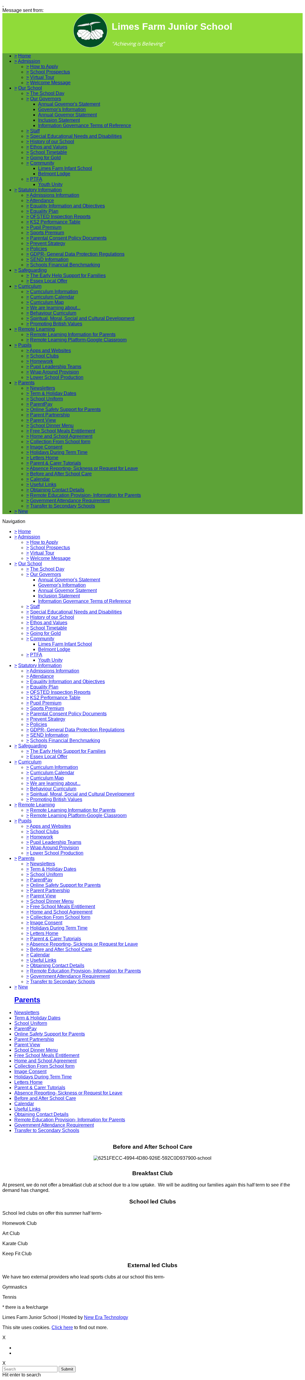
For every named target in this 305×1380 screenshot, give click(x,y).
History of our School (52, 141)
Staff (35, 130)
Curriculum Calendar (52, 296)
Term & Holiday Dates (53, 393)
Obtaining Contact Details (57, 489)
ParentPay (41, 404)
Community (42, 163)
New (23, 511)
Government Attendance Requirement (70, 500)
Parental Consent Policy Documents (68, 238)
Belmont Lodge (54, 173)
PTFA (36, 179)
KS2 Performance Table (55, 221)
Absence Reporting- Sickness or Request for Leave (84, 468)
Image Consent (46, 446)
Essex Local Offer (48, 280)
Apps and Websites (50, 350)
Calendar (40, 479)
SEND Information (49, 259)
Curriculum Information (54, 291)
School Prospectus (50, 71)
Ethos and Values (48, 146)
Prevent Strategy (47, 243)
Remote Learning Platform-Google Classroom (78, 339)
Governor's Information (62, 109)
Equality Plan (44, 211)
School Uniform (46, 398)
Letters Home (44, 457)
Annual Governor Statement (67, 114)
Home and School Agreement (61, 436)
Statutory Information (40, 189)
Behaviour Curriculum (53, 313)
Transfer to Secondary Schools (62, 505)
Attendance (42, 200)
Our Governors (45, 98)
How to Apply (44, 66)
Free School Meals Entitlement (62, 430)
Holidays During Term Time (59, 452)
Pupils (25, 345)
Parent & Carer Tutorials (55, 463)
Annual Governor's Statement (69, 104)
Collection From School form (60, 441)
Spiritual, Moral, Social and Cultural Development (82, 318)
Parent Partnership (50, 414)
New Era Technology (106, 1317)
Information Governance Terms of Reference (84, 125)
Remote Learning (36, 329)
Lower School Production (56, 377)
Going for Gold (45, 157)
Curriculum (29, 286)
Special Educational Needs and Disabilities (76, 136)
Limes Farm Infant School (65, 168)
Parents (26, 382)
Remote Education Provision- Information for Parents (85, 495)
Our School (30, 87)
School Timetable (48, 152)
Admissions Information (54, 195)
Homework (41, 361)
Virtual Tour (42, 77)
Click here (62, 1327)
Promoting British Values (56, 323)
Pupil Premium (45, 227)
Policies (38, 248)
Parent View (43, 420)
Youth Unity (50, 184)
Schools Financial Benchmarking (65, 264)
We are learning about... (55, 307)
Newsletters (42, 388)
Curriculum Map (47, 302)
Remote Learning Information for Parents (73, 334)
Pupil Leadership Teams (55, 366)
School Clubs (44, 355)
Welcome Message (50, 82)
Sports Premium (47, 232)
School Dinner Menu (52, 425)
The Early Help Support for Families (68, 275)
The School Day (47, 93)
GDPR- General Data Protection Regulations (77, 254)
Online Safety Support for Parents (65, 409)
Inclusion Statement (59, 120)
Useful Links (43, 484)
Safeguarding (32, 270)
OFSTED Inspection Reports (60, 216)
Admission (29, 61)
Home (24, 55)
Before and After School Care (61, 473)
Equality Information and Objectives (67, 205)
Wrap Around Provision (54, 371)
